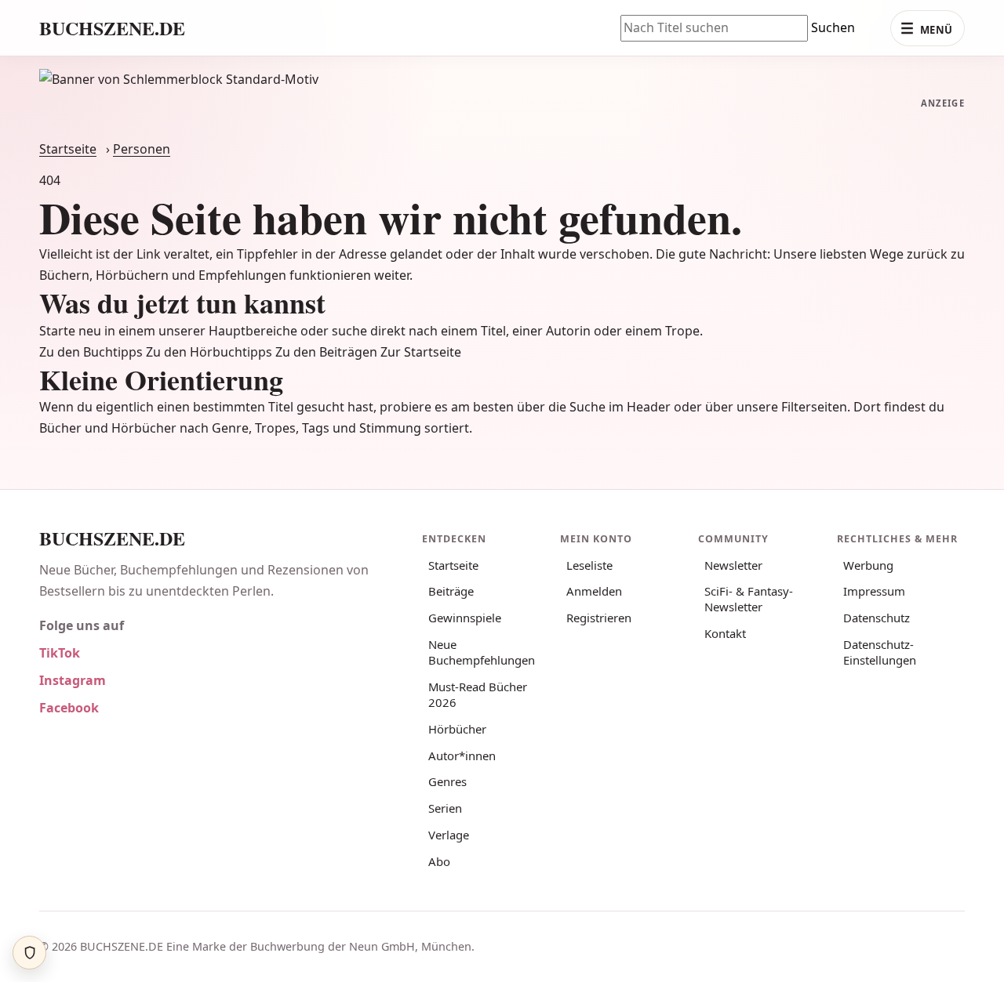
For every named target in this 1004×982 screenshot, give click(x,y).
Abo (439, 861)
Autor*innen (462, 755)
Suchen (833, 27)
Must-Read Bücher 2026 (477, 694)
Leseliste (589, 565)
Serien (445, 808)
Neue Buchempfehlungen (481, 652)
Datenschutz (876, 617)
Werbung (868, 565)
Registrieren (598, 617)
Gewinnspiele (464, 617)
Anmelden (594, 591)
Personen (141, 149)
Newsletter (733, 565)
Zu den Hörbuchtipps (209, 352)
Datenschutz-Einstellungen (879, 652)
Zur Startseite (420, 352)
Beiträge (451, 591)
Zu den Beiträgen (326, 352)
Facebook (69, 707)
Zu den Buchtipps (91, 352)
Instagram (72, 680)
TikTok (59, 652)
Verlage (448, 834)
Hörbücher (457, 729)
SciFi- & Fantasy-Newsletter (748, 598)
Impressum (874, 591)
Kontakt (725, 633)
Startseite (67, 149)
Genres (447, 781)
